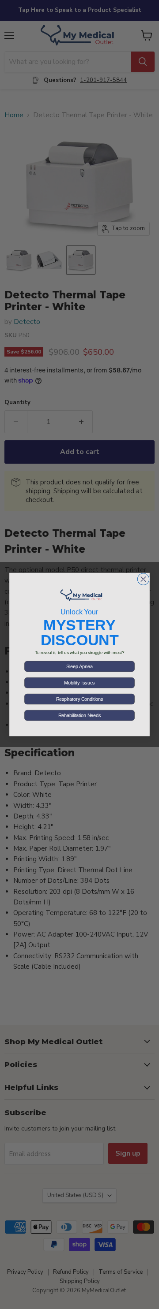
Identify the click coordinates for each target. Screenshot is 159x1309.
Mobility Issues (79, 682)
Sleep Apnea (79, 666)
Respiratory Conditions (79, 699)
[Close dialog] (143, 579)
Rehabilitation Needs (79, 715)
